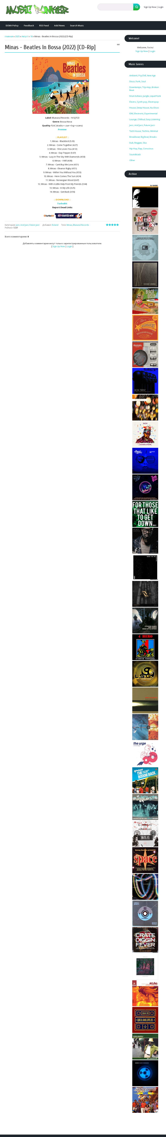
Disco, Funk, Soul (137, 81)
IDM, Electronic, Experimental (143, 113)
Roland (55, 225)
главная (9, 36)
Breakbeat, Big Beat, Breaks (143, 136)
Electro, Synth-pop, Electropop (144, 101)
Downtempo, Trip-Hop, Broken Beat (144, 89)
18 (31, 36)
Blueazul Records (81, 225)
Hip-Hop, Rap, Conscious (141, 148)
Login (160, 7)
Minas (69, 225)
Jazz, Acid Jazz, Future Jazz (27, 225)
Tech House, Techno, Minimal (143, 131)
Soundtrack (135, 154)
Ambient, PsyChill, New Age (142, 75)
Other (132, 160)
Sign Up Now (150, 7)
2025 (17, 36)
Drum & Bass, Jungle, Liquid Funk (145, 95)
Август (25, 36)
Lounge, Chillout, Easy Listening (144, 119)
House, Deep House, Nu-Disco (144, 107)
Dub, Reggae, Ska (138, 142)
